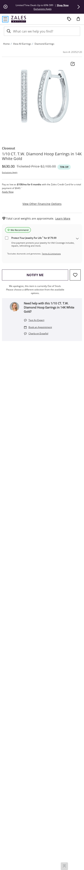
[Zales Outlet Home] (18, 19)
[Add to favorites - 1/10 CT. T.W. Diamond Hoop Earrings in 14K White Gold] (75, 275)
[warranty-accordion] (77, 239)
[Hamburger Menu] (5, 19)
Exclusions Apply (9, 172)
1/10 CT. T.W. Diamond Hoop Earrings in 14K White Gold (42, 156)
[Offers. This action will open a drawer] (69, 19)
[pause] (5, 7)
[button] (78, 7)
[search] (8, 31)
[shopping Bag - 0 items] (79, 20)
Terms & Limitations (51, 253)
